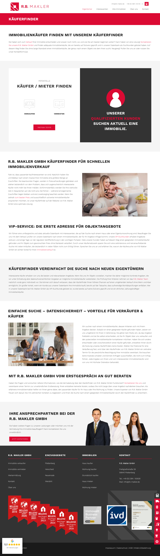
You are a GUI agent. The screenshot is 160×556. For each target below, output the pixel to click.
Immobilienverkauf (45, 250)
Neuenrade (49, 475)
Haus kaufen (87, 463)
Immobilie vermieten (17, 469)
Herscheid (49, 469)
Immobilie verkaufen (17, 463)
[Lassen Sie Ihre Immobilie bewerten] (147, 4)
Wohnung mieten (89, 487)
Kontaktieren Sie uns (133, 383)
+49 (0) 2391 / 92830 (131, 479)
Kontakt (11, 481)
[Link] (33, 6)
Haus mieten (87, 481)
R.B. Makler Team (140, 279)
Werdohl (48, 481)
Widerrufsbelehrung (142, 548)
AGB (131, 548)
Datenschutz (122, 548)
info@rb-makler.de (132, 482)
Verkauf (29, 42)
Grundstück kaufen (90, 475)
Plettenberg (50, 463)
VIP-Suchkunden (122, 237)
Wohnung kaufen (89, 469)
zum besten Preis (22, 197)
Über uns (12, 487)
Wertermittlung (14, 475)
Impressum (110, 548)
